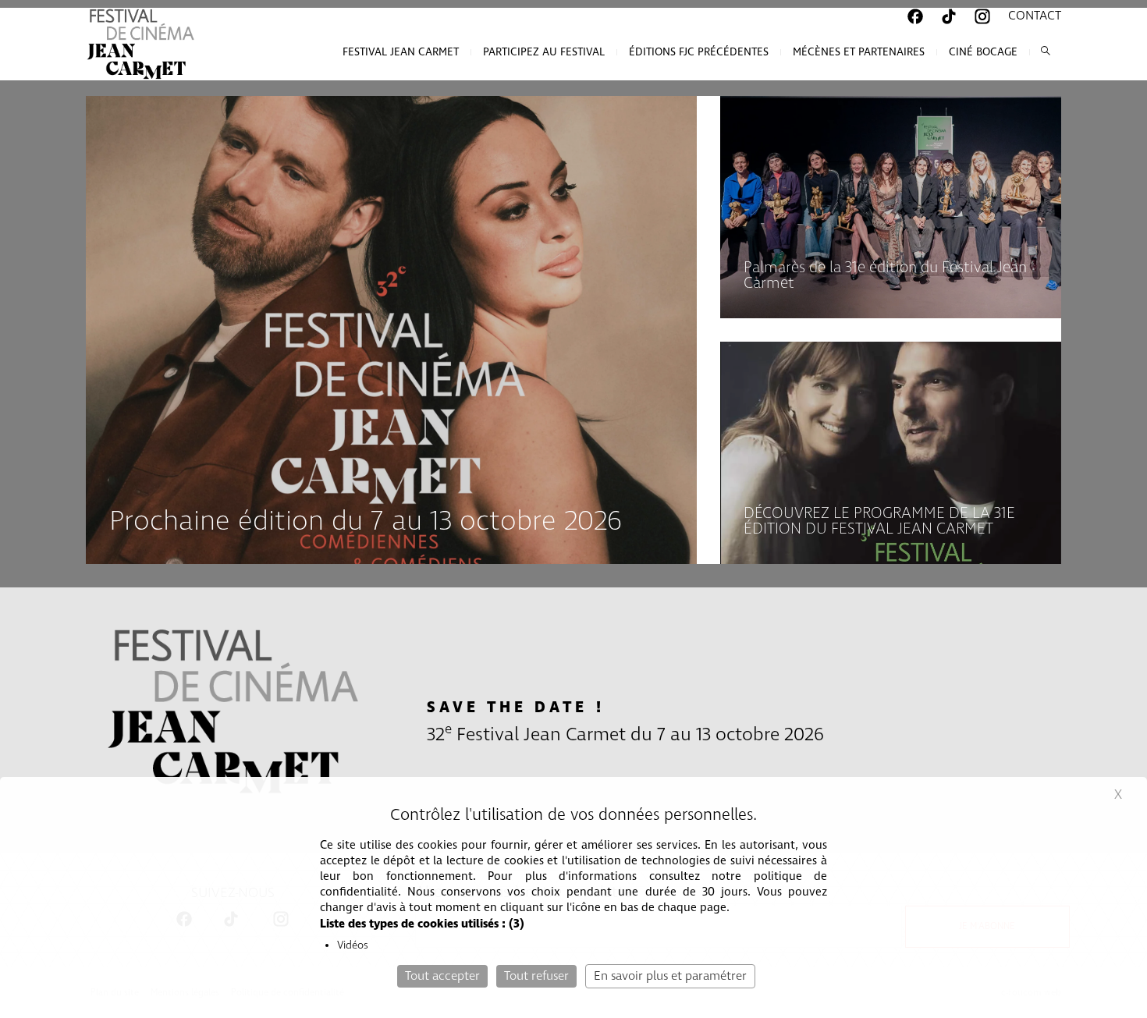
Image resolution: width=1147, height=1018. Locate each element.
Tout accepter (442, 976)
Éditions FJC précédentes (699, 52)
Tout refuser (536, 976)
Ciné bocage (983, 52)
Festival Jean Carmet (401, 52)
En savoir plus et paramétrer (670, 976)
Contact (1034, 16)
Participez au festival (544, 52)
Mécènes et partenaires (859, 52)
